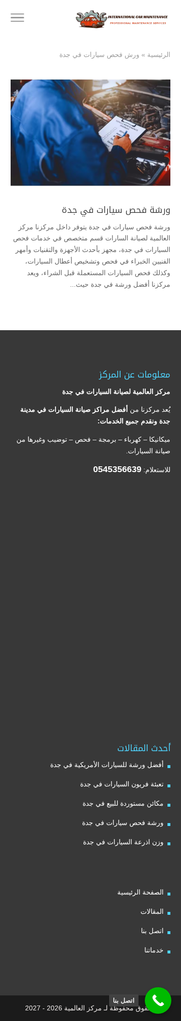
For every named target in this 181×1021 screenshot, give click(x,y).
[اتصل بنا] (158, 1000)
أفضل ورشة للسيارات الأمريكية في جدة (107, 765)
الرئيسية (158, 54)
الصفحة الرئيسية (140, 892)
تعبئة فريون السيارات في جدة (122, 784)
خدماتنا (154, 950)
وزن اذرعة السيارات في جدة (123, 842)
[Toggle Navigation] (17, 19)
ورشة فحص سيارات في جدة (116, 210)
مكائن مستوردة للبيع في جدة (123, 803)
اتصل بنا (152, 931)
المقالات (152, 911)
